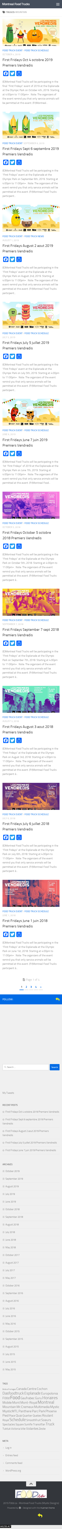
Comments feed (13, 1463)
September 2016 (14, 1293)
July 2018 (10, 1232)
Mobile (7, 1402)
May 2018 (10, 1247)
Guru (38, 1398)
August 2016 (12, 1300)
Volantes (32, 1429)
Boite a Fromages (9, 1389)
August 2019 (12, 1186)
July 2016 (10, 1308)
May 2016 (10, 1323)
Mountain (9, 1407)
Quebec (37, 1415)
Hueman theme (47, 1508)
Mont (16, 1402)
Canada (21, 1389)
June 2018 (10, 1239)
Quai (19, 1415)
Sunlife (28, 1424)
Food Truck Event (12, 50)
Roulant (47, 1415)
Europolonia (49, 1393)
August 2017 (12, 1262)
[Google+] (52, 999)
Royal (5, 1420)
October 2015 (12, 1331)
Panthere (25, 1411)
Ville (23, 1428)
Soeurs (46, 1420)
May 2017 (10, 1277)
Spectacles (8, 1424)
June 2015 (10, 1361)
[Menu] (58, 4)
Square (20, 1424)
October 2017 (12, 1255)
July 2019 (10, 1194)
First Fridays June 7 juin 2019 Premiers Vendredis (30, 1150)
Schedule (17, 1419)
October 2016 (12, 1285)
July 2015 (10, 1354)
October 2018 (12, 1209)
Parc (35, 1411)
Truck (50, 1424)
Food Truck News (34, 236)
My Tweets (8, 1092)
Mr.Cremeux (25, 1407)
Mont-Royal (28, 1402)
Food (15, 1397)
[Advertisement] (31, 1032)
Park (42, 1411)
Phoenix (51, 1411)
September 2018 (14, 1216)
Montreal (46, 1402)
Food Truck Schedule (36, 50)
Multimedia (42, 1407)
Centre (31, 1389)
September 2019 (14, 1178)
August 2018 (12, 1224)
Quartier (27, 1415)
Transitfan (39, 1424)
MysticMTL (10, 1411)
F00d (6, 1398)
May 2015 (10, 1369)
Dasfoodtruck (13, 1393)
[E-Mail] (58, 999)
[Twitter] (47, 999)
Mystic (54, 1407)
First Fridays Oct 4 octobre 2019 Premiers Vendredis (32, 1111)
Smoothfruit (33, 1420)
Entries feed (11, 1455)
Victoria (15, 1428)
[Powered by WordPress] (20, 1508)
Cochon (42, 1389)
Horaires (50, 1397)
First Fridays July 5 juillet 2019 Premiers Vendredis (31, 1142)
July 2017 (10, 1270)
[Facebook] (42, 999)
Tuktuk (6, 1428)
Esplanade (32, 1393)
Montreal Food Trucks (16, 4)
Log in (8, 1447)
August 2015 (12, 1346)
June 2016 (10, 1316)
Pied (5, 1415)
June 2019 (10, 1201)
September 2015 (14, 1338)
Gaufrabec (28, 1398)
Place (12, 1415)
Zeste (42, 1428)
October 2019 (12, 1171)
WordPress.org (13, 1470)
